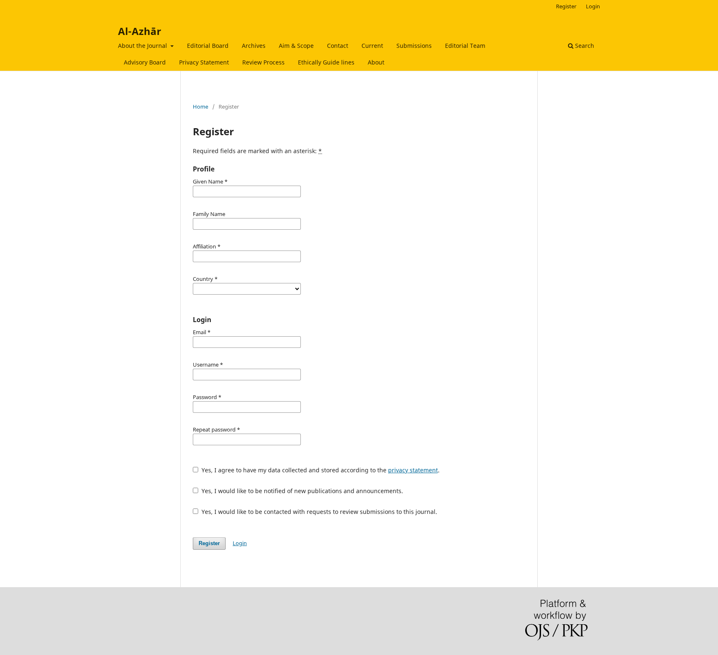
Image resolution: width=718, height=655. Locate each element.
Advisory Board (145, 62)
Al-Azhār (139, 31)
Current (372, 46)
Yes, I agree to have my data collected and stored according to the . (320, 470)
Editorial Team (465, 46)
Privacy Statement (204, 62)
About (376, 62)
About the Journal (143, 46)
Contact (337, 46)
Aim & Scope (296, 46)
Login (593, 6)
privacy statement (413, 470)
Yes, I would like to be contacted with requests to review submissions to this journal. (318, 512)
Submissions (414, 46)
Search (583, 46)
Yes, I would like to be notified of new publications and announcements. (301, 491)
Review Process (263, 62)
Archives (254, 46)
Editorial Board (208, 46)
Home (200, 106)
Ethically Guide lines (326, 62)
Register (566, 6)
